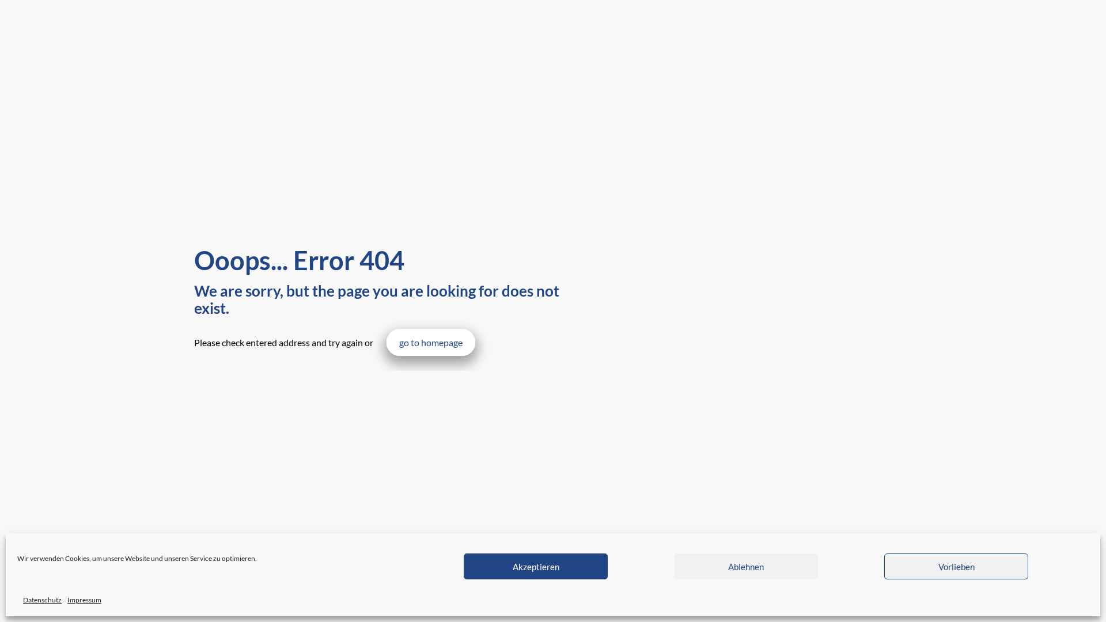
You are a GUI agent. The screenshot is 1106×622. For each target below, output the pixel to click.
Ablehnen (746, 567)
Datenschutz (42, 600)
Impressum (84, 600)
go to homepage (431, 342)
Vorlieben (956, 567)
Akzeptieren (536, 567)
